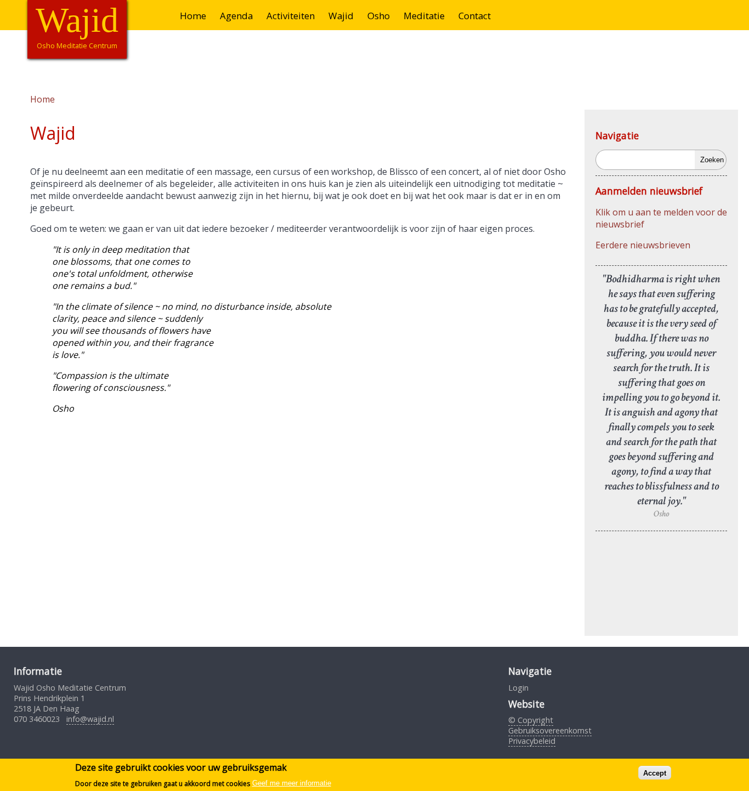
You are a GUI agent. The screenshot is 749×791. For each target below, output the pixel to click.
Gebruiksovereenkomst (550, 730)
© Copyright (530, 720)
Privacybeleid (531, 741)
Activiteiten (290, 15)
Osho (378, 15)
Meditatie (424, 15)
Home (193, 15)
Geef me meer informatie (291, 783)
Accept (654, 773)
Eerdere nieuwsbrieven (642, 245)
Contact (474, 15)
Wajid (341, 15)
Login (518, 687)
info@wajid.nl (90, 719)
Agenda (236, 15)
